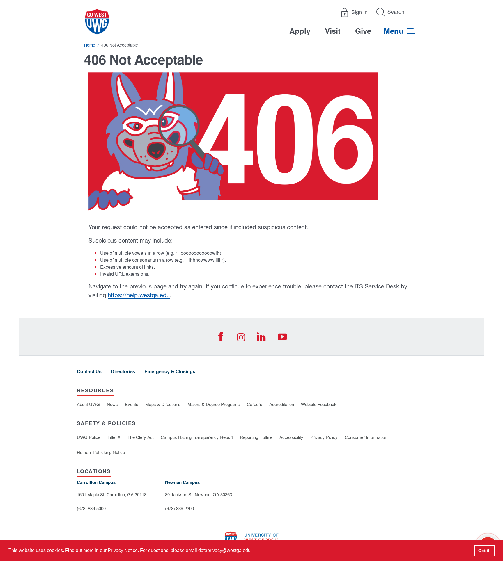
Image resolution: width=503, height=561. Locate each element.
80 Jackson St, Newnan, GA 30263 (198, 494)
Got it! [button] (484, 550)
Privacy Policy (324, 437)
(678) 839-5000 (91, 508)
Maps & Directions (162, 404)
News (112, 404)
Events (131, 404)
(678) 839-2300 (179, 508)
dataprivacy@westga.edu (224, 550)
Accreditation (281, 404)
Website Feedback (318, 404)
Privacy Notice (123, 550)
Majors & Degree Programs (213, 404)
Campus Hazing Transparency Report (197, 437)
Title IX (114, 437)
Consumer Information (366, 437)
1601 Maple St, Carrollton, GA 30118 (111, 494)
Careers (254, 404)
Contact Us (89, 371)
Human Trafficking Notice (101, 452)
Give (363, 30)
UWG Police (88, 437)
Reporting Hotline (256, 437)
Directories (123, 371)
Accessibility (291, 437)
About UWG (88, 404)
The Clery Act (140, 437)
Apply (299, 30)
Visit (333, 30)
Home (89, 45)
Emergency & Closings (169, 371)
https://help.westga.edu (139, 295)
